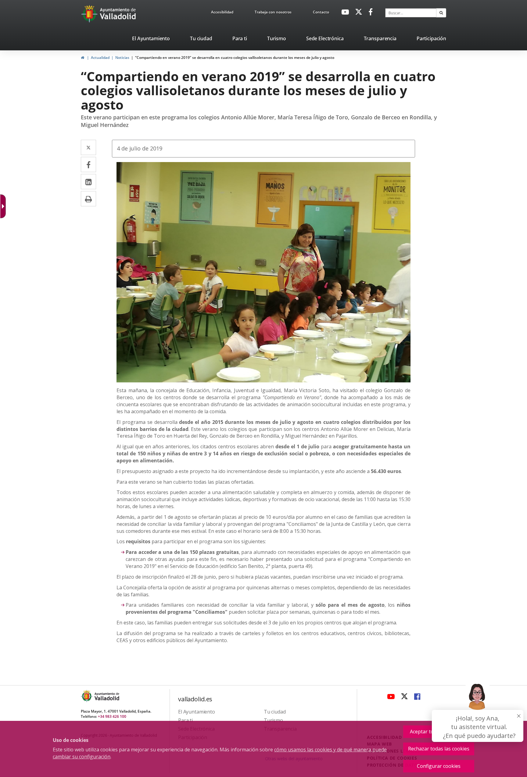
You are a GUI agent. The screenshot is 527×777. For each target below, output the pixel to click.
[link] (4, 206)
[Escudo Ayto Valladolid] (87, 696)
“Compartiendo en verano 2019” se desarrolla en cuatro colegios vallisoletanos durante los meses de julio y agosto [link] (234, 57)
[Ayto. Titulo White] (118, 14)
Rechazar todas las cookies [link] (438, 748)
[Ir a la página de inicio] (90, 14)
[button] (441, 12)
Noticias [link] (122, 57)
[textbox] (410, 12)
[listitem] (151, 39)
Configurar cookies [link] (439, 766)
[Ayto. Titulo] (106, 696)
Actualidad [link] (100, 57)
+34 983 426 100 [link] (112, 716)
